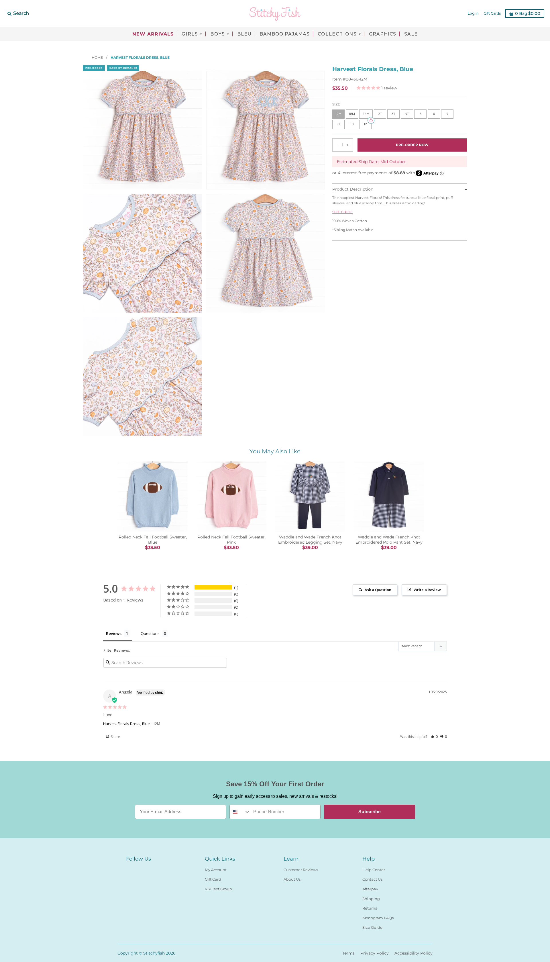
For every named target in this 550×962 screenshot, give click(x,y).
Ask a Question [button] (378, 589)
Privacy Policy (374, 953)
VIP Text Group (218, 889)
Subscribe (369, 811)
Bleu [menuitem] (244, 34)
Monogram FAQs (378, 918)
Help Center (373, 869)
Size (336, 104)
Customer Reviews (301, 869)
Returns (369, 908)
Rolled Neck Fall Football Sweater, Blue (153, 539)
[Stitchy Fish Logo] (275, 13)
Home (98, 57)
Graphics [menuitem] (382, 34)
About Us (292, 879)
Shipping (371, 898)
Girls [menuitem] (190, 34)
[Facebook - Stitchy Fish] (129, 868)
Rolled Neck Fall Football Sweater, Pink (231, 539)
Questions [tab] (150, 633)
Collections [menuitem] (337, 34)
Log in (473, 13)
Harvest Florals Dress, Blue (126, 723)
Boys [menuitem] (217, 34)
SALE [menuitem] (411, 34)
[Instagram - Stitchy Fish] (139, 868)
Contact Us (372, 879)
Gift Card (213, 879)
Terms (348, 953)
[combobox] (240, 812)
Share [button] (115, 736)
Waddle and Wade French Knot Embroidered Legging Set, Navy (310, 539)
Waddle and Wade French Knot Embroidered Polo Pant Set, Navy (389, 539)
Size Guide (372, 927)
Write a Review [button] (427, 589)
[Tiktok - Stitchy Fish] (150, 868)
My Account (216, 869)
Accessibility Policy (413, 953)
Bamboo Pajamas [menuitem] (285, 34)
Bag (527, 13)
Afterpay (370, 889)
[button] (434, 736)
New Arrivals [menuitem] (153, 34)
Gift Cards (492, 13)
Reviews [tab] (113, 633)
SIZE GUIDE (342, 212)
